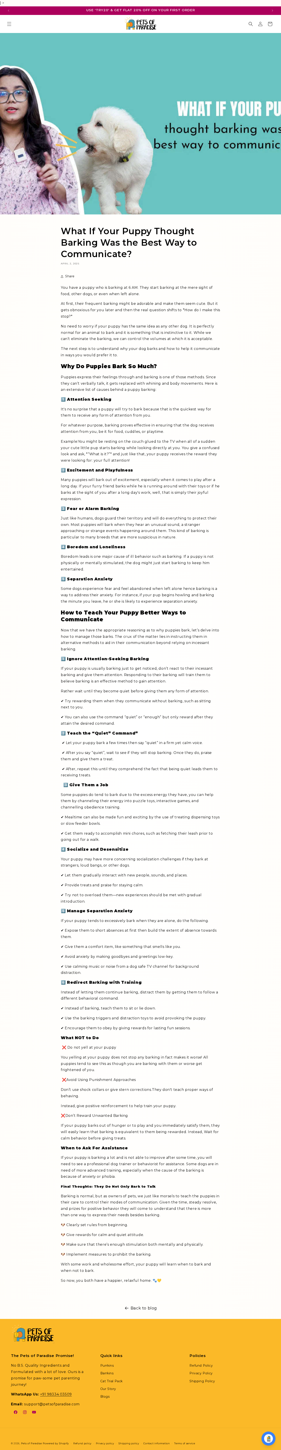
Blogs (105, 1397)
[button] (9, 24)
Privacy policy (105, 1443)
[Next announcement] (272, 10)
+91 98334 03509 (56, 1394)
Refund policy (82, 1443)
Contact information (156, 1443)
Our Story (108, 1389)
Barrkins (107, 1373)
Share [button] (70, 276)
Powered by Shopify (56, 1443)
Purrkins (107, 1366)
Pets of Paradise (31, 1443)
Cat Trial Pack (111, 1381)
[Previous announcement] (8, 10)
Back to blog (144, 1308)
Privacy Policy (201, 1373)
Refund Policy (201, 1366)
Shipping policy (128, 1443)
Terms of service (184, 1443)
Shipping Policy (202, 1381)
